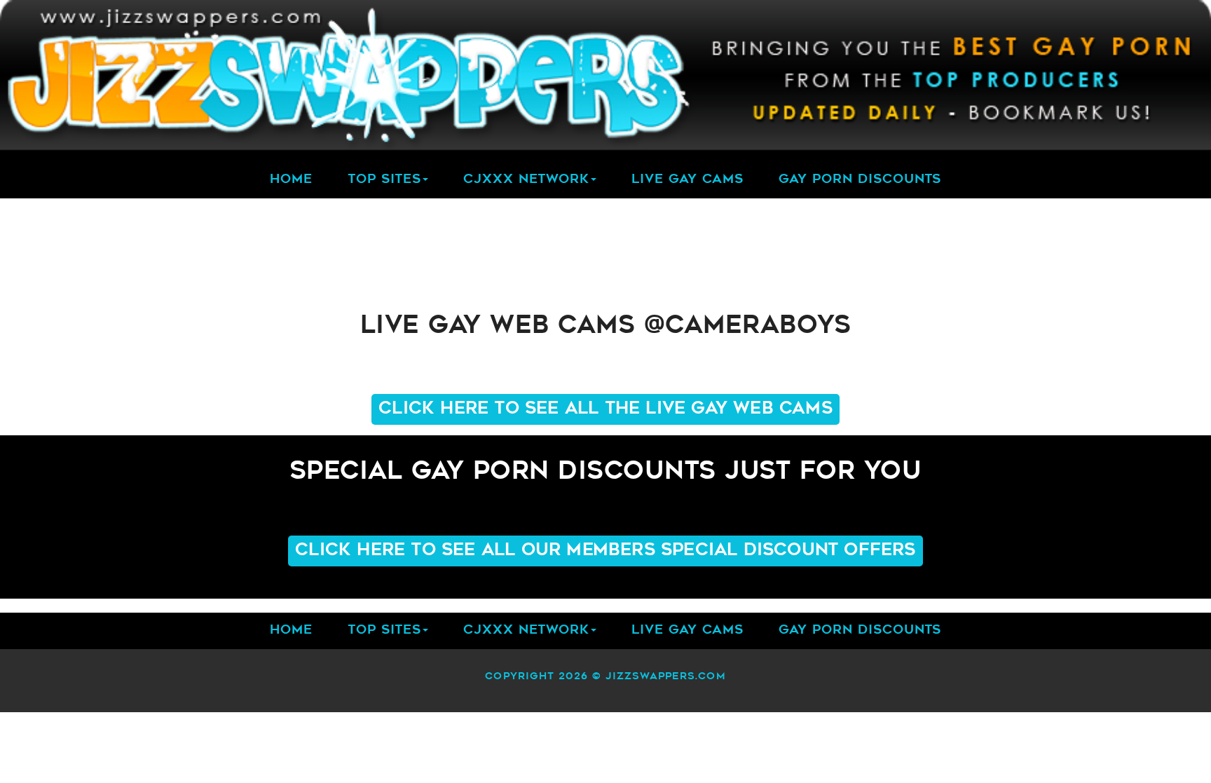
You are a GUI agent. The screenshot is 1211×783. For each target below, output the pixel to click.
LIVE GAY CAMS (687, 180)
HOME (291, 180)
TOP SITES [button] (384, 180)
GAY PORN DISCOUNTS (860, 180)
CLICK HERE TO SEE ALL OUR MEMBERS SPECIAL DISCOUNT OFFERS (605, 551)
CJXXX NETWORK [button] (526, 180)
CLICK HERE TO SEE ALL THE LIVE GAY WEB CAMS (605, 409)
